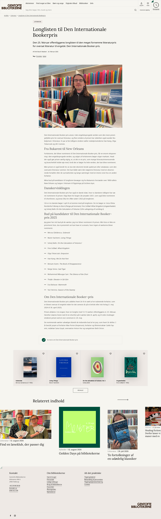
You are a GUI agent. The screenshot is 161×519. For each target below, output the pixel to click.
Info (91, 3)
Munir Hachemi (54, 383)
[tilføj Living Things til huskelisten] (77, 353)
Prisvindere (39, 56)
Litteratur (13, 15)
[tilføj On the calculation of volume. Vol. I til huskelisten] (110, 353)
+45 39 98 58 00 (14, 486)
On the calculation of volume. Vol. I (94, 381)
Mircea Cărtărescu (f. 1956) (24, 383)
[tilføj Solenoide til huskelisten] (43, 353)
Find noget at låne (43, 3)
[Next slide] (122, 400)
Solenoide (19, 381)
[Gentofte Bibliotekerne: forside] (11, 6)
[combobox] (80, 10)
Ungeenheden (120, 381)
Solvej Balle (86, 383)
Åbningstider (51, 489)
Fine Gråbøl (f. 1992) (122, 383)
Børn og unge (58, 3)
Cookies (87, 484)
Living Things (53, 381)
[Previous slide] (122, 403)
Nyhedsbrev (51, 492)
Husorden (50, 487)
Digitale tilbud (71, 3)
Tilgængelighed (89, 477)
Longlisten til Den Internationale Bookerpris (32, 15)
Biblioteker (83, 3)
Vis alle (80, 390)
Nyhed (44, 56)
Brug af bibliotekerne (54, 484)
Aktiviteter (30, 3)
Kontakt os (13, 488)
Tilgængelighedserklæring (93, 482)
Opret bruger (51, 477)
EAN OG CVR (13, 491)
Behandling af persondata (93, 479)
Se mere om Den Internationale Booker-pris (62, 340)
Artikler (6, 15)
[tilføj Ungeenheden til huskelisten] (144, 353)
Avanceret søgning (145, 10)
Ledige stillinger (52, 482)
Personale (50, 479)
